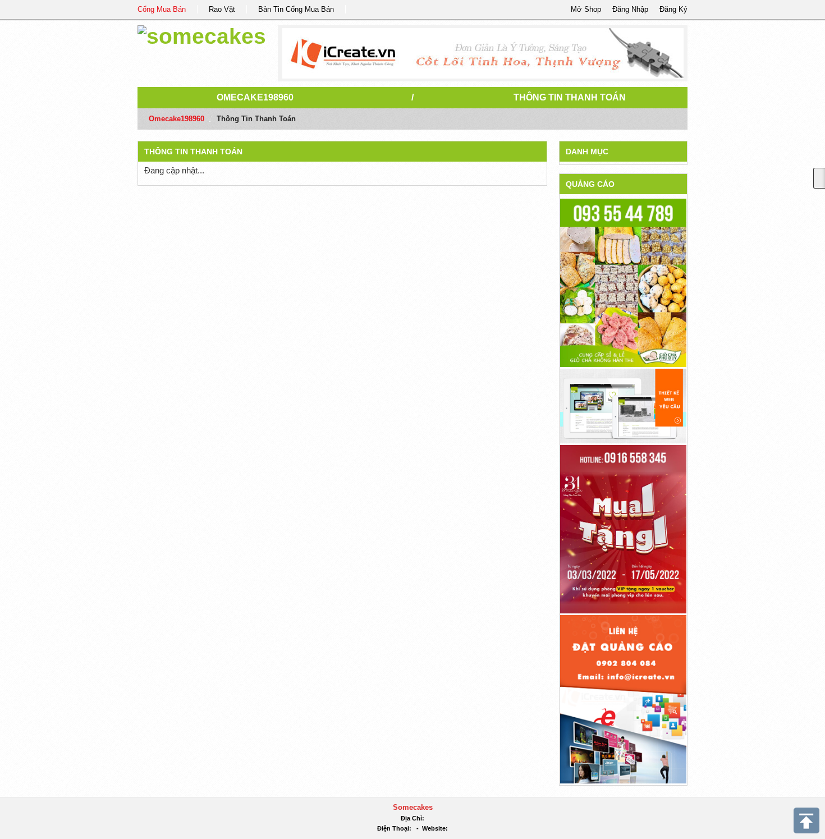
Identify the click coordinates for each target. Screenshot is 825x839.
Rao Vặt (222, 9)
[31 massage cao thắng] (623, 528)
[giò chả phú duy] (623, 282)
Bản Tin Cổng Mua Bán (296, 9)
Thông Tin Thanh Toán (570, 97)
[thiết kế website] (483, 53)
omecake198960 (255, 97)
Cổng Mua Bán (162, 9)
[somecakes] (202, 34)
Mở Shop (586, 9)
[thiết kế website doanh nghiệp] (623, 405)
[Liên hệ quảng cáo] (623, 698)
